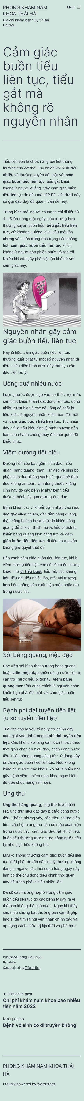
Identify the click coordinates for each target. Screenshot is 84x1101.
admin (11, 962)
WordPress (46, 1084)
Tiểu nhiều (32, 967)
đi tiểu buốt (31, 571)
